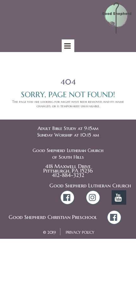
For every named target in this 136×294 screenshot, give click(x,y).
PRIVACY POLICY (80, 232)
